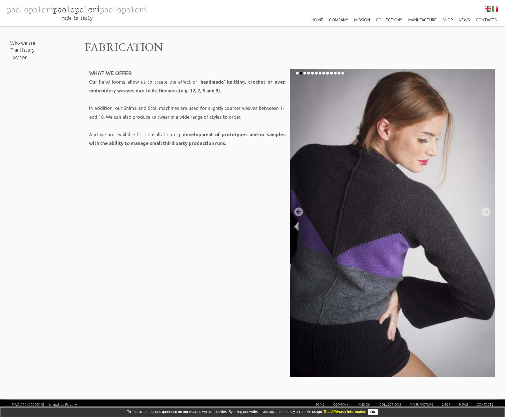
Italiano (495, 9)
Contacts (486, 20)
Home (317, 20)
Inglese (488, 9)
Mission (362, 20)
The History (22, 50)
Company (338, 20)
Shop (447, 20)
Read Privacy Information (345, 412)
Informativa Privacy (61, 404)
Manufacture (422, 20)
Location (18, 57)
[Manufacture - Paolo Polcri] (76, 13)
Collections (389, 20)
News (464, 20)
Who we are (22, 43)
